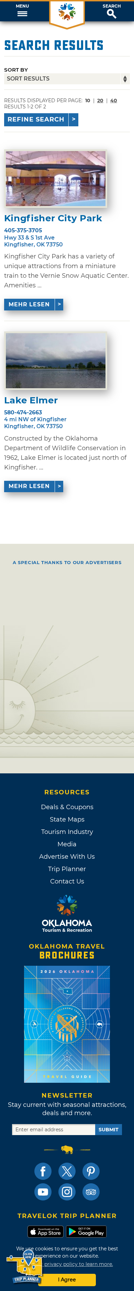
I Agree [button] (67, 1280)
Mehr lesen (29, 304)
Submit (109, 1129)
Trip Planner (67, 869)
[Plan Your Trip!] (25, 1267)
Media (67, 844)
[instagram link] (67, 1191)
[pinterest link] (91, 1171)
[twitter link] (67, 1171)
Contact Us (67, 881)
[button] (22, 11)
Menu (22, 6)
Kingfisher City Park (53, 218)
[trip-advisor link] (91, 1191)
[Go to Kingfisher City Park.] (55, 178)
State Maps (67, 819)
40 (113, 100)
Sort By (16, 70)
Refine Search (36, 119)
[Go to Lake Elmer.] (55, 360)
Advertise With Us (67, 856)
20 (100, 100)
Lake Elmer (31, 400)
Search (112, 6)
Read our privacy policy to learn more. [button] (67, 1264)
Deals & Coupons (67, 807)
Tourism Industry (67, 832)
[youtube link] (43, 1191)
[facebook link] (43, 1171)
